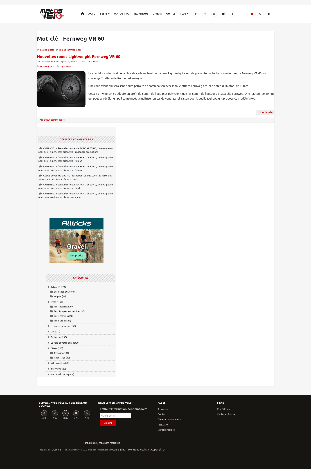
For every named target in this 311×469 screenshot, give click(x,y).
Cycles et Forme (226, 414)
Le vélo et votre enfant (63, 342)
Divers (157, 14)
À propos (163, 409)
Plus (183, 14)
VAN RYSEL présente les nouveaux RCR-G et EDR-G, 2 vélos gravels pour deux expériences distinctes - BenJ (75, 186)
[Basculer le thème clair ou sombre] (268, 14)
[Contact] (252, 14)
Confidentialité (166, 429)
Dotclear (57, 449)
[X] (214, 14)
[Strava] (232, 14)
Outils (170, 14)
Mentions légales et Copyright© (146, 449)
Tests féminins (61, 316)
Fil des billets (47, 49)
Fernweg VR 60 (47, 66)
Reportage (59, 357)
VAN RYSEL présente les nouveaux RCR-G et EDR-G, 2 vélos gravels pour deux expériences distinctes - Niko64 (75, 159)
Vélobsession (58, 363)
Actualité (93, 61)
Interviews (56, 368)
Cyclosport (60, 353)
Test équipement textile (66, 311)
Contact (162, 414)
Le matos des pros (60, 326)
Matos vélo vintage (61, 374)
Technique (141, 14)
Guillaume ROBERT (50, 61)
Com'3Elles (118, 449)
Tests (103, 14)
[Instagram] (205, 14)
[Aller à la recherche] (260, 14)
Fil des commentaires (70, 49)
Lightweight (66, 66)
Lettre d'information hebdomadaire (123, 409)
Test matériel (61, 306)
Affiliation (163, 424)
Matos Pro (121, 14)
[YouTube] (223, 14)
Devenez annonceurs (169, 419)
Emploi (57, 296)
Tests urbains (61, 320)
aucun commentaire (54, 119)
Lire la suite (266, 112)
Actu (91, 14)
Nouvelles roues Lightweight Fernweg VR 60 (78, 57)
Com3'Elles (223, 409)
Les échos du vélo (63, 291)
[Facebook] (196, 14)
